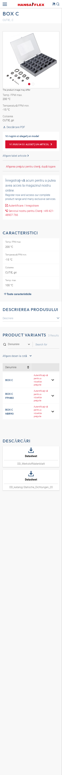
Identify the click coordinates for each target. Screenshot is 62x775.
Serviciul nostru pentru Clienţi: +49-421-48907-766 (29, 213)
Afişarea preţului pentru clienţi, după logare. (31, 166)
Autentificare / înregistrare (23, 205)
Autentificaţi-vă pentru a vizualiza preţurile (41, 380)
